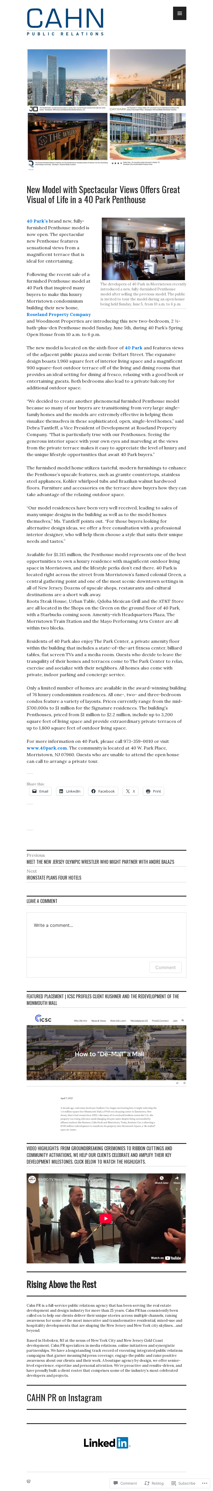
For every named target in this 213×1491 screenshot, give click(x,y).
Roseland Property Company (59, 314)
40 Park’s (37, 221)
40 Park (134, 347)
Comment (165, 967)
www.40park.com (47, 748)
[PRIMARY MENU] (179, 13)
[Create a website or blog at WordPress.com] (29, 1481)
